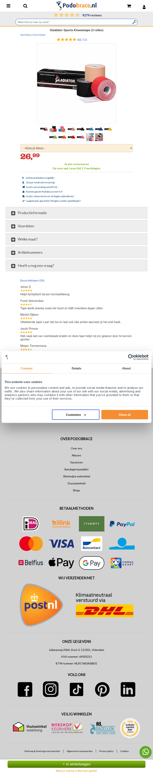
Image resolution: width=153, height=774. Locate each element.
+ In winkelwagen (76, 764)
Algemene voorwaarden (80, 751)
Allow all (125, 414)
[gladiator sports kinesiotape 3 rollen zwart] (81, 129)
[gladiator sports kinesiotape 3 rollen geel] (108, 129)
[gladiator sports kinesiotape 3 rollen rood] (72, 137)
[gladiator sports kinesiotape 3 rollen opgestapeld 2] (62, 129)
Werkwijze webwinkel (76, 476)
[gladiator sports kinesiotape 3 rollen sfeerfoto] (90, 137)
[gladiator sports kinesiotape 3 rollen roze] (81, 137)
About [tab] (126, 368)
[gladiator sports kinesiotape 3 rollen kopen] (77, 83)
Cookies (124, 751)
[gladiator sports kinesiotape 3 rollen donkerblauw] (99, 129)
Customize (73, 414)
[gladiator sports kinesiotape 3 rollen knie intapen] (99, 137)
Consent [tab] (26, 368)
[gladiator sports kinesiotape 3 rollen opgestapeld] (53, 129)
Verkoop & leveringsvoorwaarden (42, 751)
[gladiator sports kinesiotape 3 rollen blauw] (90, 129)
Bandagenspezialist (77, 469)
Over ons (76, 448)
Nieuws (76, 455)
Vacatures (76, 462)
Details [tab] (76, 368)
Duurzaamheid (76, 483)
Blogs (76, 490)
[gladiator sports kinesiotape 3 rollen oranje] (62, 137)
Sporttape (25, 34)
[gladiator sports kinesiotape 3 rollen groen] (53, 137)
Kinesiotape (39, 34)
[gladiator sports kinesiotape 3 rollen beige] (72, 129)
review (129, 280)
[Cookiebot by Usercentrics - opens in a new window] (131, 357)
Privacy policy (106, 751)
